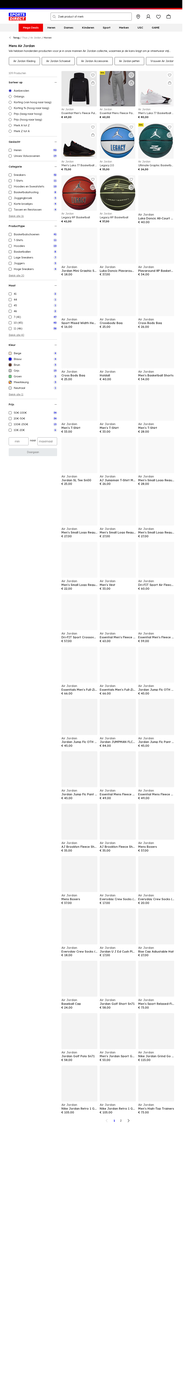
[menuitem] (31, 28)
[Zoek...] (54, 17)
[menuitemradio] (33, 91)
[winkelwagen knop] (169, 17)
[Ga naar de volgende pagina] (128, 1121)
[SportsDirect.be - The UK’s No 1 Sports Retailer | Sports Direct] (17, 17)
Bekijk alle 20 (16, 275)
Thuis (25, 37)
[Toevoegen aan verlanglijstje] (93, 75)
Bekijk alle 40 (16, 335)
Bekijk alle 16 (16, 216)
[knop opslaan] (138, 17)
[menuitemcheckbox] (33, 150)
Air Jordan (35, 37)
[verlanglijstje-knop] (158, 17)
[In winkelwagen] (93, 83)
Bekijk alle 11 (16, 394)
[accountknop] (148, 17)
